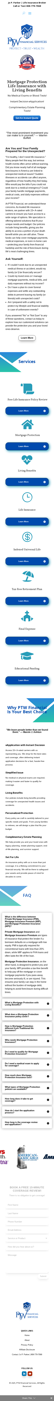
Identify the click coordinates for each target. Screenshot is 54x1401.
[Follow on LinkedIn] (24, 1373)
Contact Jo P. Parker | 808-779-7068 (27, 1354)
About (27, 1340)
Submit (43, 1276)
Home (27, 1335)
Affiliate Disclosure (27, 1350)
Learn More (27, 338)
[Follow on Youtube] (30, 1373)
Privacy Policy (27, 1345)
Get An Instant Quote (27, 118)
